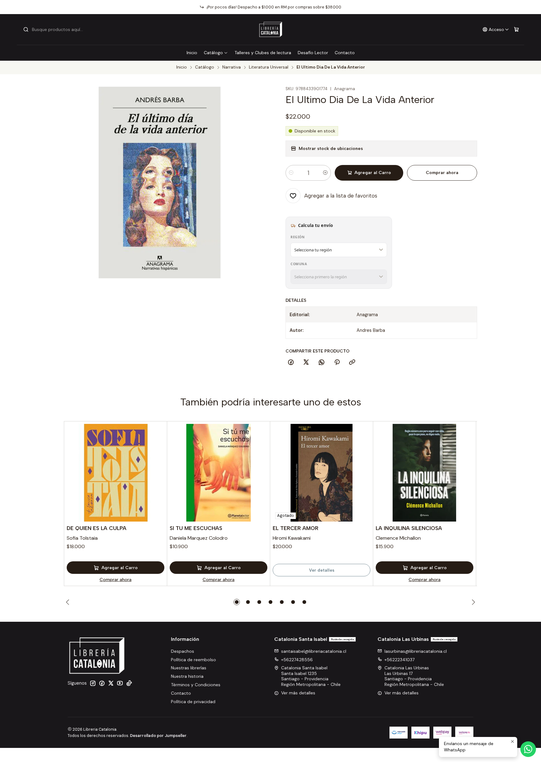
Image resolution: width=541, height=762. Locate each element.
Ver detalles (321, 570)
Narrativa (231, 67)
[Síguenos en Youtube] (120, 683)
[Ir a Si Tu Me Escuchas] (218, 473)
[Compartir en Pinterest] (337, 362)
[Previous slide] (68, 602)
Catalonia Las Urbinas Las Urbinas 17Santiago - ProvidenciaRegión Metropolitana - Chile (414, 676)
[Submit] (26, 29)
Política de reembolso (193, 659)
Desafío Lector (313, 52)
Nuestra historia (187, 676)
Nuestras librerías (188, 668)
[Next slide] (472, 602)
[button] (236, 602)
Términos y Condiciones (195, 684)
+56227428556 (297, 659)
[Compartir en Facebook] (291, 362)
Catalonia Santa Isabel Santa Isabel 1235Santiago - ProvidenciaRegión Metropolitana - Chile (311, 676)
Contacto (345, 52)
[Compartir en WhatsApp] (321, 362)
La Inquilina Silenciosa (409, 528)
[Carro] (516, 29)
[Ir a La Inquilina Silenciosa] (424, 473)
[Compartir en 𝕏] (306, 362)
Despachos (182, 651)
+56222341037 (399, 659)
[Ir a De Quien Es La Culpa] (115, 473)
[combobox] (55, 29)
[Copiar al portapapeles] (352, 362)
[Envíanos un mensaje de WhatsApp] (528, 749)
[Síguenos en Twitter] (111, 683)
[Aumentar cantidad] (325, 172)
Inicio (192, 52)
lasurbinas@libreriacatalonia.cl (415, 651)
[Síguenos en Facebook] (102, 683)
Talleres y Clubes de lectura (262, 52)
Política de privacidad (193, 701)
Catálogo (213, 52)
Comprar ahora (442, 172)
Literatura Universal (268, 67)
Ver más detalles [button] (298, 693)
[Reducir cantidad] (291, 172)
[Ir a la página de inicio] (271, 29)
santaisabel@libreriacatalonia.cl (313, 651)
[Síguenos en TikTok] (129, 683)
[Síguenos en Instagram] (93, 683)
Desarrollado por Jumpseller (158, 735)
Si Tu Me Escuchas (196, 528)
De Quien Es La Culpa (96, 528)
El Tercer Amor (295, 528)
